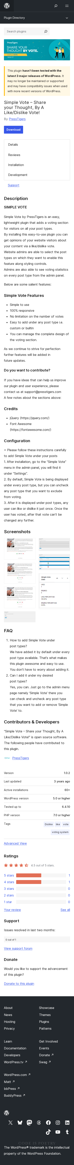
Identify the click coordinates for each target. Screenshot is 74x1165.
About (8, 1008)
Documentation (15, 1048)
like (58, 824)
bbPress (12, 1089)
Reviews (14, 155)
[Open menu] (67, 6)
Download (14, 129)
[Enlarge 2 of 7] (30, 568)
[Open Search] (55, 6)
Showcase (46, 1008)
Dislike (49, 824)
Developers (12, 1055)
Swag (45, 1062)
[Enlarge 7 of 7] (65, 578)
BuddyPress (14, 1095)
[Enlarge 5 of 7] (65, 543)
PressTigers (17, 119)
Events (44, 1048)
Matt (9, 1082)
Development (17, 175)
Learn (8, 1041)
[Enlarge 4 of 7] (30, 617)
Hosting (9, 1022)
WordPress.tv (15, 1062)
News (8, 1015)
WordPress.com (17, 1075)
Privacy (9, 1028)
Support (13, 185)
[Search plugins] (46, 31)
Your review (12, 910)
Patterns (45, 1028)
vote (65, 824)
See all (65, 910)
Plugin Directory (14, 17)
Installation (16, 165)
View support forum (18, 948)
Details (13, 144)
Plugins (44, 1022)
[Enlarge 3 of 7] (30, 592)
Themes (45, 1015)
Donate (46, 1055)
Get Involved (48, 1041)
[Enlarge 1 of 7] (30, 543)
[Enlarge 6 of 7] (65, 559)
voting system (60, 832)
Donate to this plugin (19, 984)
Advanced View (15, 843)
